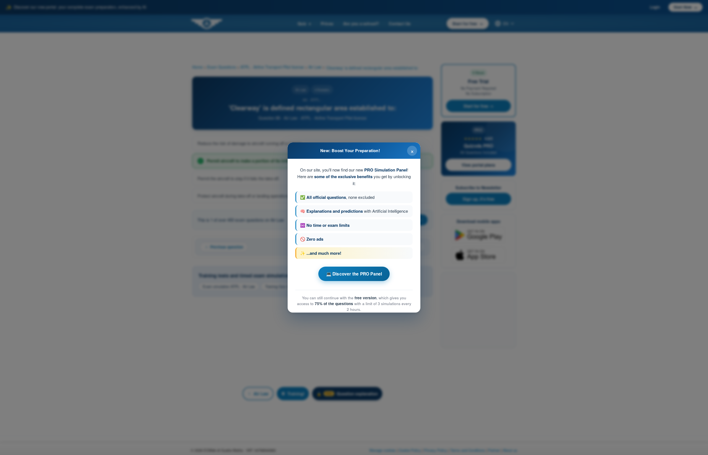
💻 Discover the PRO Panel (354, 274)
